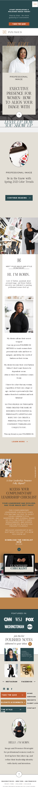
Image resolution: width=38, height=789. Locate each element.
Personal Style (18, 77)
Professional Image (19, 173)
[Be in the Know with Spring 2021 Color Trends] (30, 198)
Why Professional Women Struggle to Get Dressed (19, 98)
